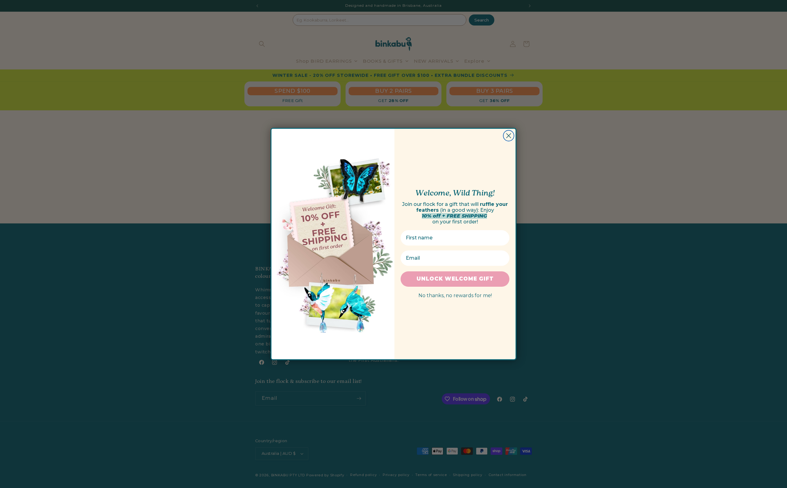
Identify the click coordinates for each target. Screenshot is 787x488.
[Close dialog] (508, 135)
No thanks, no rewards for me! (455, 295)
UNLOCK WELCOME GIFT (455, 279)
